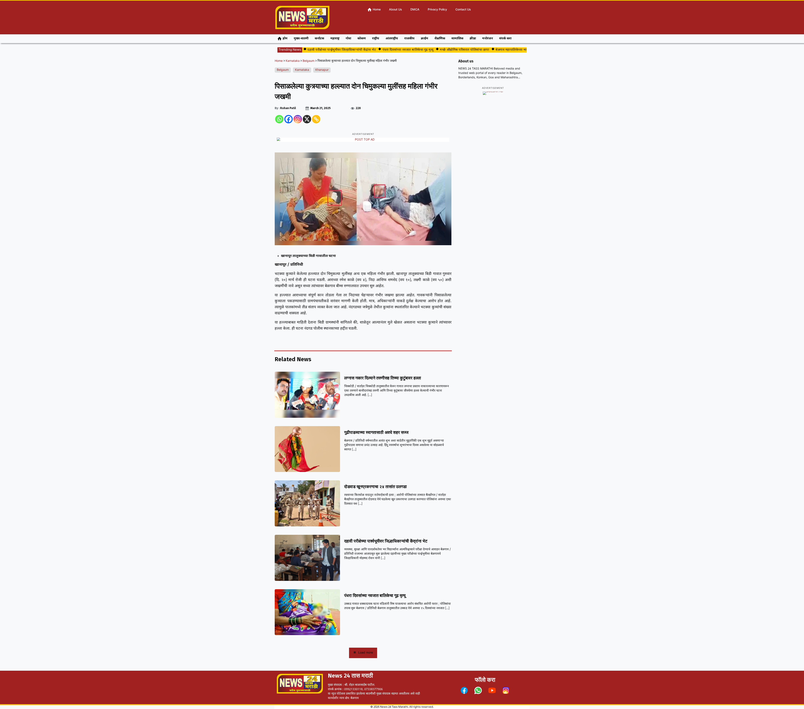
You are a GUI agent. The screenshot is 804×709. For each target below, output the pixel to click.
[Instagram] (298, 119)
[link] (464, 690)
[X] (307, 119)
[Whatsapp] (279, 119)
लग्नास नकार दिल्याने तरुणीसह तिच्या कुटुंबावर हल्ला (382, 377)
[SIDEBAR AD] (493, 93)
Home (279, 61)
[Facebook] (288, 119)
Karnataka (293, 61)
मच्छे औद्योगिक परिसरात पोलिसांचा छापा (446, 50)
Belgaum (308, 61)
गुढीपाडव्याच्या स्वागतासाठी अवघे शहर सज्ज (376, 432)
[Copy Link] (316, 119)
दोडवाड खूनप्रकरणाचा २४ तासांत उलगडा (375, 486)
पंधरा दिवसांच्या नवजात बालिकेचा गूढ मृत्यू (389, 50)
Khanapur (322, 70)
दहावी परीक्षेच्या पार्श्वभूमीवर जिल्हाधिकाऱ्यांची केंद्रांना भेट (324, 50)
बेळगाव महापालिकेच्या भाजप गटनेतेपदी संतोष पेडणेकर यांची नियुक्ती (520, 50)
